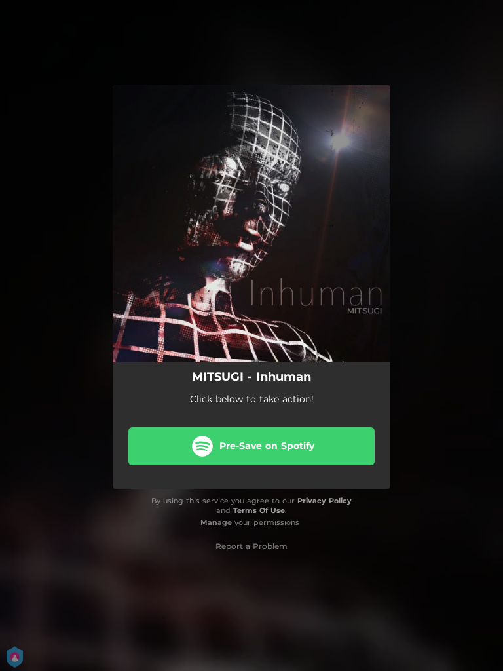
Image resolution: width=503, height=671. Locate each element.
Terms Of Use (259, 510)
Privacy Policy (324, 500)
